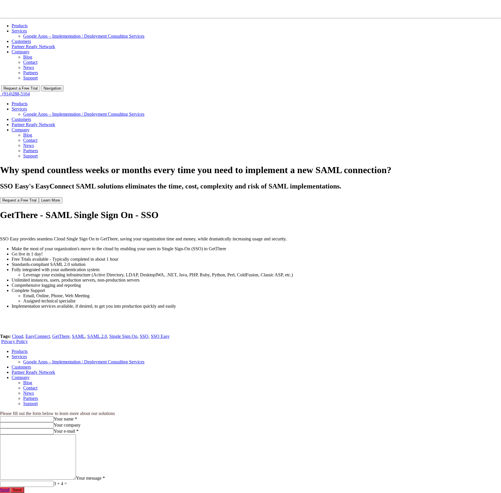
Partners (30, 72)
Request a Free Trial (20, 88)
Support (30, 77)
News (28, 67)
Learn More (50, 200)
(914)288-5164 (15, 93)
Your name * (65, 418)
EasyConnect (38, 336)
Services (19, 30)
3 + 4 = (60, 483)
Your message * (90, 478)
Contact (30, 62)
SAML (78, 336)
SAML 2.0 (97, 336)
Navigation (52, 88)
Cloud (17, 336)
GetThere (61, 336)
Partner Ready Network (33, 46)
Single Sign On (123, 336)
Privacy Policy (14, 341)
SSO (144, 336)
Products (20, 25)
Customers (21, 41)
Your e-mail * (66, 431)
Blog (27, 57)
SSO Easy (160, 336)
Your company (67, 425)
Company (21, 51)
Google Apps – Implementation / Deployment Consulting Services (83, 36)
